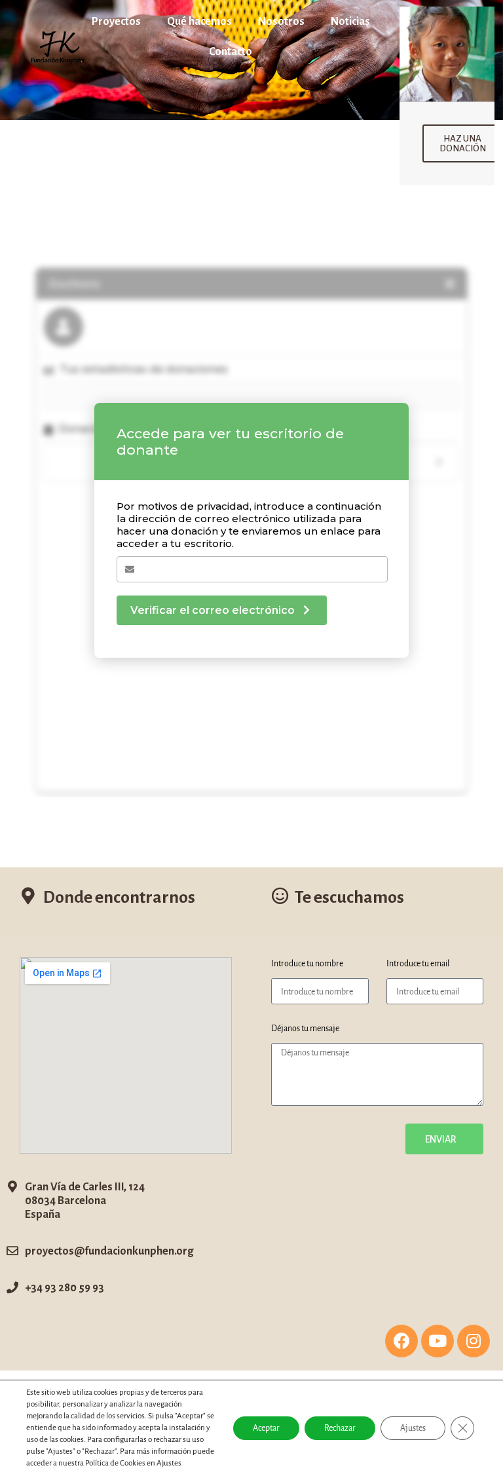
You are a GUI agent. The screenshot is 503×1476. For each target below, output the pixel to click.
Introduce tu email (417, 963)
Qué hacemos (199, 22)
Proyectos (116, 22)
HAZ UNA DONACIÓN (462, 143)
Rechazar (340, 1428)
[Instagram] (473, 1341)
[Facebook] (401, 1341)
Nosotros (281, 22)
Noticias (350, 22)
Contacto (230, 52)
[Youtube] (437, 1341)
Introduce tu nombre (307, 963)
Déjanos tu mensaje (305, 1028)
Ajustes (413, 1428)
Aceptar (266, 1428)
